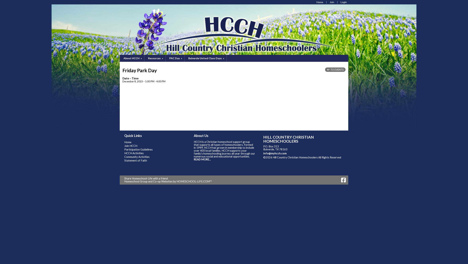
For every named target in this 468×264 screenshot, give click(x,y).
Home (127, 142)
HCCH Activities (134, 153)
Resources (156, 58)
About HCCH (133, 58)
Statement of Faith (135, 160)
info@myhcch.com (275, 153)
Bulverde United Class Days (206, 58)
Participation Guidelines (138, 149)
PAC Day (176, 58)
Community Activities (137, 156)
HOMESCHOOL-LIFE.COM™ (194, 181)
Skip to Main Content (278, 160)
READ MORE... (202, 159)
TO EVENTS (337, 69)
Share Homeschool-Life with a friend (146, 178)
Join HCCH (130, 145)
